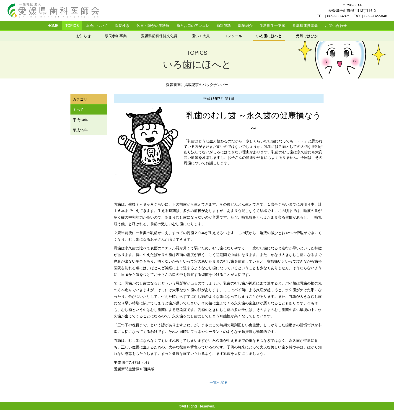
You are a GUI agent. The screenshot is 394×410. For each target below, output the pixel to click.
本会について (97, 25)
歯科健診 (223, 25)
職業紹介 (245, 25)
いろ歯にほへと (269, 35)
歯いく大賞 (201, 35)
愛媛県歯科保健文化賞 (159, 35)
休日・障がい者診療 (153, 25)
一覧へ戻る (219, 382)
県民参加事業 (116, 35)
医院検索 (122, 25)
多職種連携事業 (305, 25)
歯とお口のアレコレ (192, 25)
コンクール (233, 35)
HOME (52, 25)
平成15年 (80, 130)
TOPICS (72, 25)
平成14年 (80, 119)
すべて (78, 109)
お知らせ (83, 35)
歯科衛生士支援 (272, 25)
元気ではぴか (307, 35)
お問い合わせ (336, 25)
